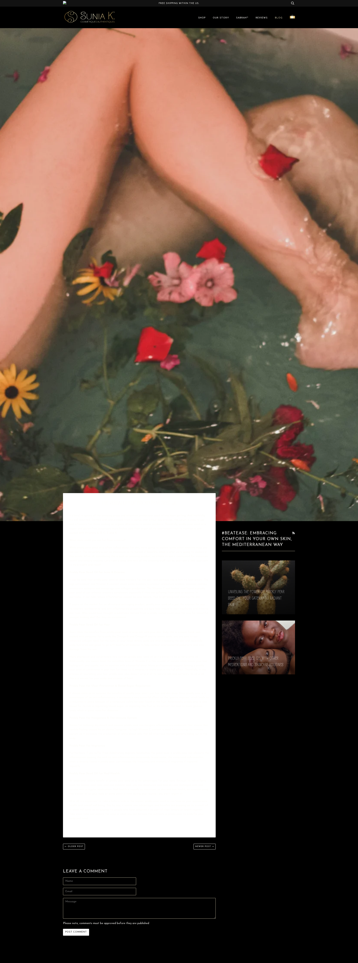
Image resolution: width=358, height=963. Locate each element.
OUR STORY (221, 18)
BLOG (279, 18)
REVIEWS (262, 18)
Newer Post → (204, 846)
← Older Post (74, 846)
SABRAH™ (242, 18)
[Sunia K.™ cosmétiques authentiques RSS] (293, 533)
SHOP (202, 18)
